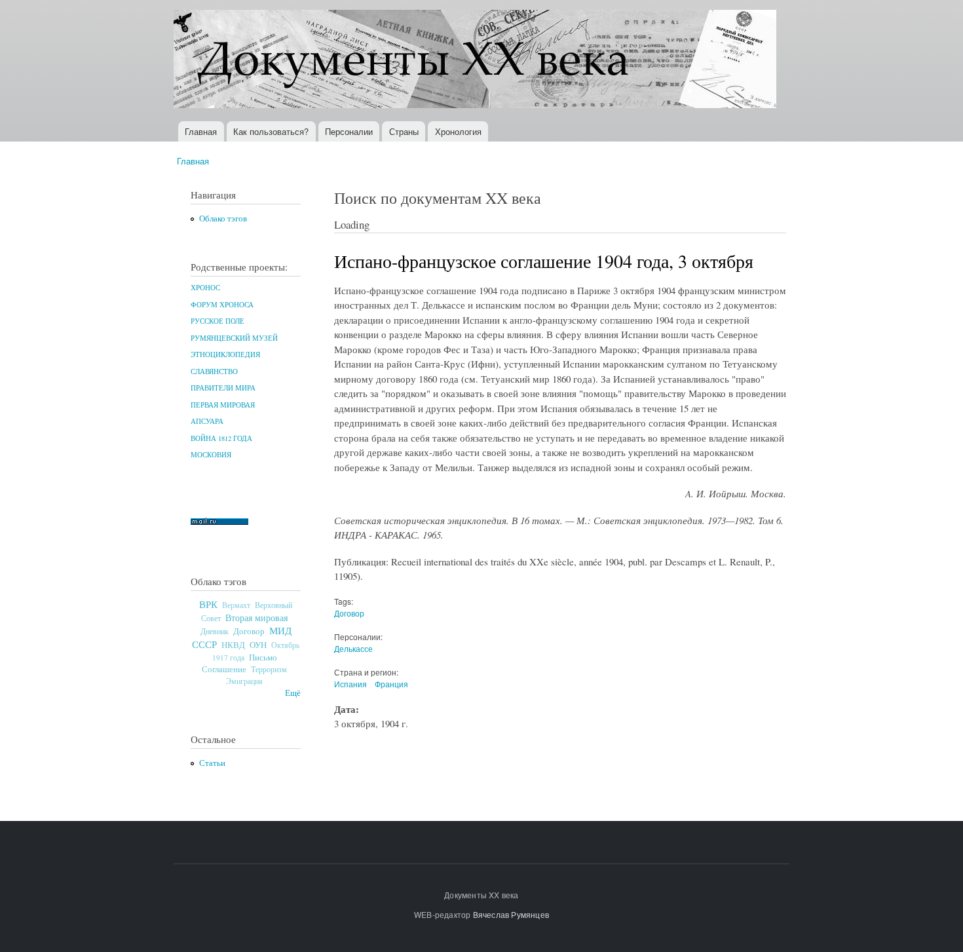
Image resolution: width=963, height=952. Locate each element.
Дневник (214, 631)
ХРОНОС (205, 287)
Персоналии (349, 131)
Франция (391, 683)
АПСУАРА (207, 421)
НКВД (233, 645)
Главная (201, 131)
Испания (350, 683)
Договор (249, 631)
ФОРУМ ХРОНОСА (222, 304)
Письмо (263, 657)
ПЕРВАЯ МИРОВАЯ (223, 404)
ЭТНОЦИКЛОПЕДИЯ (225, 354)
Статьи (212, 763)
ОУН (258, 645)
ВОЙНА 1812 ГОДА (221, 438)
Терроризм (269, 669)
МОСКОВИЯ (211, 454)
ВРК (208, 604)
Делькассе (353, 648)
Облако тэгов (223, 218)
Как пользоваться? (271, 131)
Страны (404, 131)
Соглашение (224, 669)
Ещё (293, 692)
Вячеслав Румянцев (511, 914)
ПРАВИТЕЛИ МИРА (223, 387)
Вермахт (236, 605)
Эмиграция (244, 681)
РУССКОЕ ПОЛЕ (217, 321)
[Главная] (476, 60)
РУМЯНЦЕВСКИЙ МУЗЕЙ (234, 338)
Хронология (458, 131)
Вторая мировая (256, 617)
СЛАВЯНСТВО (214, 371)
